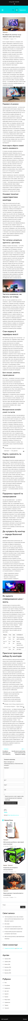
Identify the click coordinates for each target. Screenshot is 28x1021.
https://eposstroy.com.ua (13, 815)
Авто (6, 982)
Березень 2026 (8, 967)
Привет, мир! (19, 948)
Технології (5, 32)
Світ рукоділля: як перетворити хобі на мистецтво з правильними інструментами (14, 927)
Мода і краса (7, 999)
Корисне (5, 865)
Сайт (5, 789)
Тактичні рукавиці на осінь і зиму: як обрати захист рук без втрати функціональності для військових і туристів (14, 919)
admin (12, 39)
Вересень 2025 (8, 972)
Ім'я (5, 780)
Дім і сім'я (7, 991)
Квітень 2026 (7, 964)
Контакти (25, 1019)
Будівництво (7, 988)
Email (5, 785)
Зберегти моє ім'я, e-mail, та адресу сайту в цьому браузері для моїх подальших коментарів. (14, 798)
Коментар (6, 767)
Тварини (6, 1005)
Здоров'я (6, 993)
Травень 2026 (7, 961)
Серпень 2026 (8, 958)
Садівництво (7, 1002)
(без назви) (7, 923)
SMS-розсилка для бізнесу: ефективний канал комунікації (14, 937)
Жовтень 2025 (8, 970)
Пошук (4, 904)
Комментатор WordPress (10, 948)
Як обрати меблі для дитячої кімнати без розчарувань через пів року (13, 932)
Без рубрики (7, 985)
